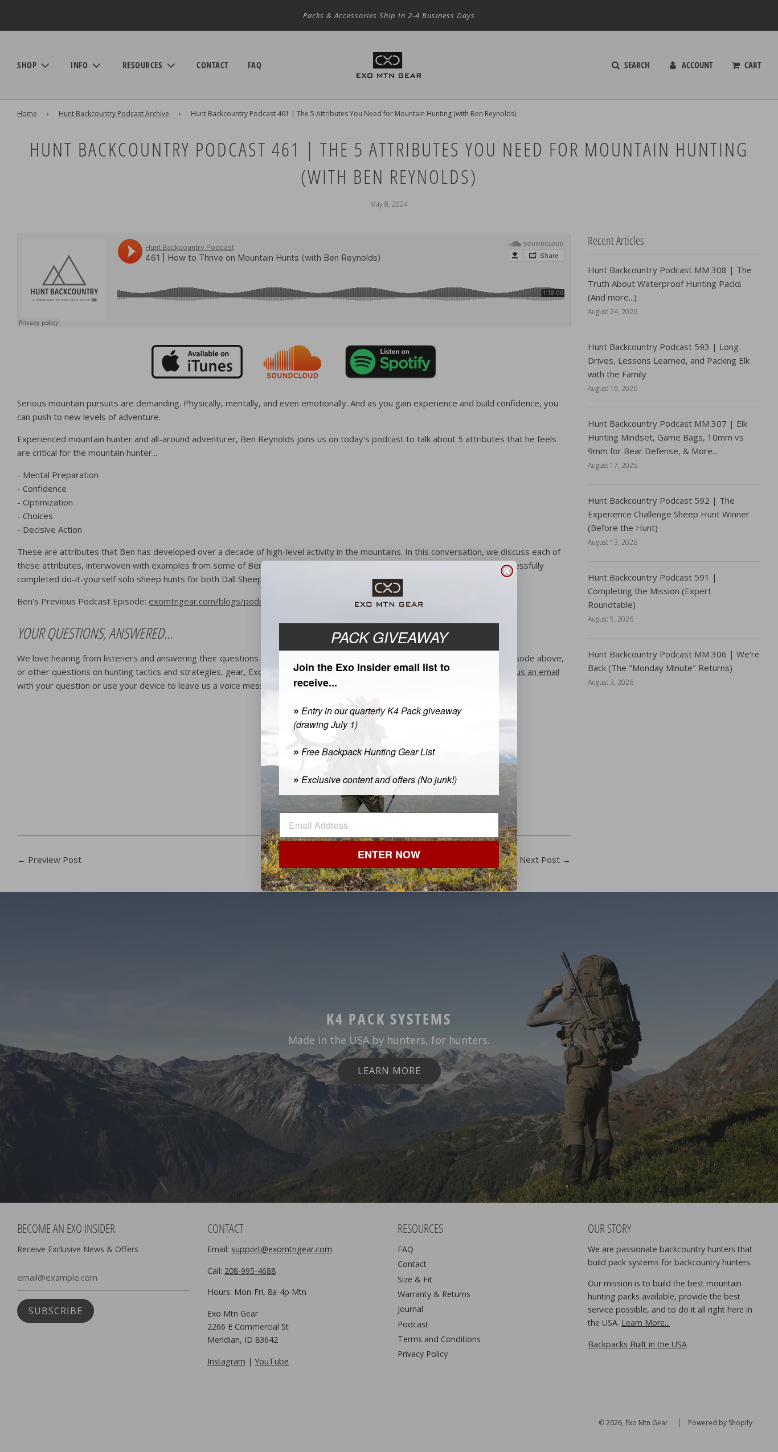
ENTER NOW (389, 855)
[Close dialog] (507, 571)
